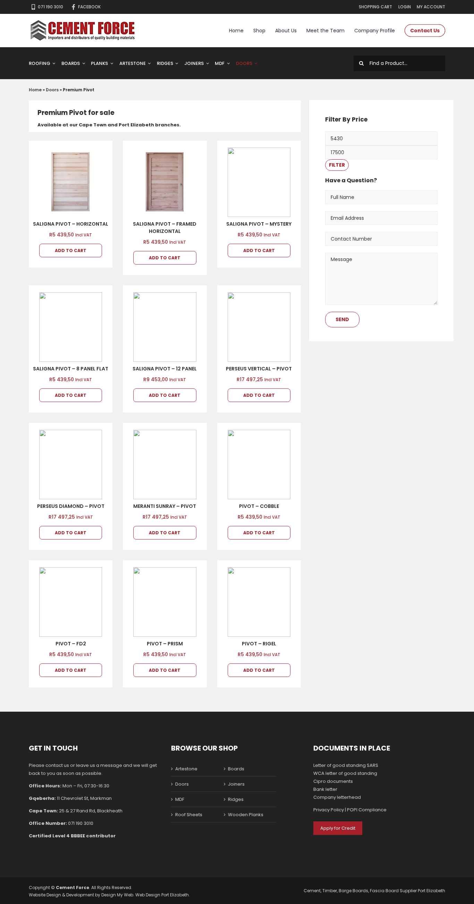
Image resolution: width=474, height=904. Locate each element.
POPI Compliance (367, 809)
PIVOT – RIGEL (259, 643)
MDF (179, 799)
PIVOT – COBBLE (259, 506)
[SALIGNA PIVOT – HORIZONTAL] (70, 182)
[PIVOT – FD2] (70, 602)
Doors (52, 90)
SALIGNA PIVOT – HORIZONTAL (70, 223)
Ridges (236, 799)
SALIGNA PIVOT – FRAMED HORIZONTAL (164, 227)
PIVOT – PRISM (165, 643)
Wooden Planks (245, 814)
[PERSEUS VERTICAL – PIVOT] (259, 327)
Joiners (236, 784)
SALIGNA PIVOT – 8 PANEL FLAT (70, 368)
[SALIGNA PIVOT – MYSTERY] (259, 182)
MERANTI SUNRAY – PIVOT (164, 506)
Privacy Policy (328, 809)
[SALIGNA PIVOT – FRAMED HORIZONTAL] (164, 182)
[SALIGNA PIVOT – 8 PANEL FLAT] (70, 327)
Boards (236, 768)
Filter (337, 164)
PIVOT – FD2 (71, 643)
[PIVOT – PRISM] (164, 602)
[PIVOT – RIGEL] (259, 602)
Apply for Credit (337, 828)
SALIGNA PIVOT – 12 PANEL (165, 368)
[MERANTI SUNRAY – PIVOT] (164, 464)
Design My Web (117, 895)
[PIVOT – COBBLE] (259, 464)
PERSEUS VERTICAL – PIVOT (259, 368)
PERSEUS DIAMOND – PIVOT (70, 506)
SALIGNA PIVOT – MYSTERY (258, 223)
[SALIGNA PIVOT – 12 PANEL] (164, 327)
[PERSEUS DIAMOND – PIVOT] (70, 464)
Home (35, 90)
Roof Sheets (188, 814)
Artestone (186, 768)
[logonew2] (83, 21)
